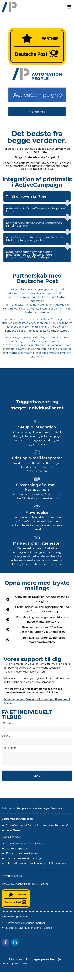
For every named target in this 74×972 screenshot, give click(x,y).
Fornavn (8, 723)
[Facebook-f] (5, 942)
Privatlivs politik (12, 876)
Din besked (9, 748)
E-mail (6, 735)
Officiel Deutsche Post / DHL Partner (25, 884)
